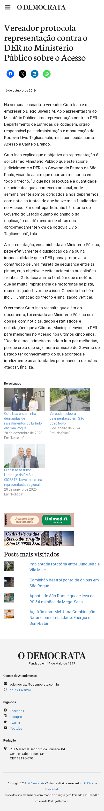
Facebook (17, 711)
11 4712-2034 (20, 690)
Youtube (16, 728)
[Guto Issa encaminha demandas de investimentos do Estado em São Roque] (24, 399)
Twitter (15, 723)
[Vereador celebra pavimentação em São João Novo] (70, 399)
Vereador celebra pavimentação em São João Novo (67, 418)
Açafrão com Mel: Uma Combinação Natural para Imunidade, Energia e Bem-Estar (62, 617)
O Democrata (36, 783)
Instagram (17, 716)
